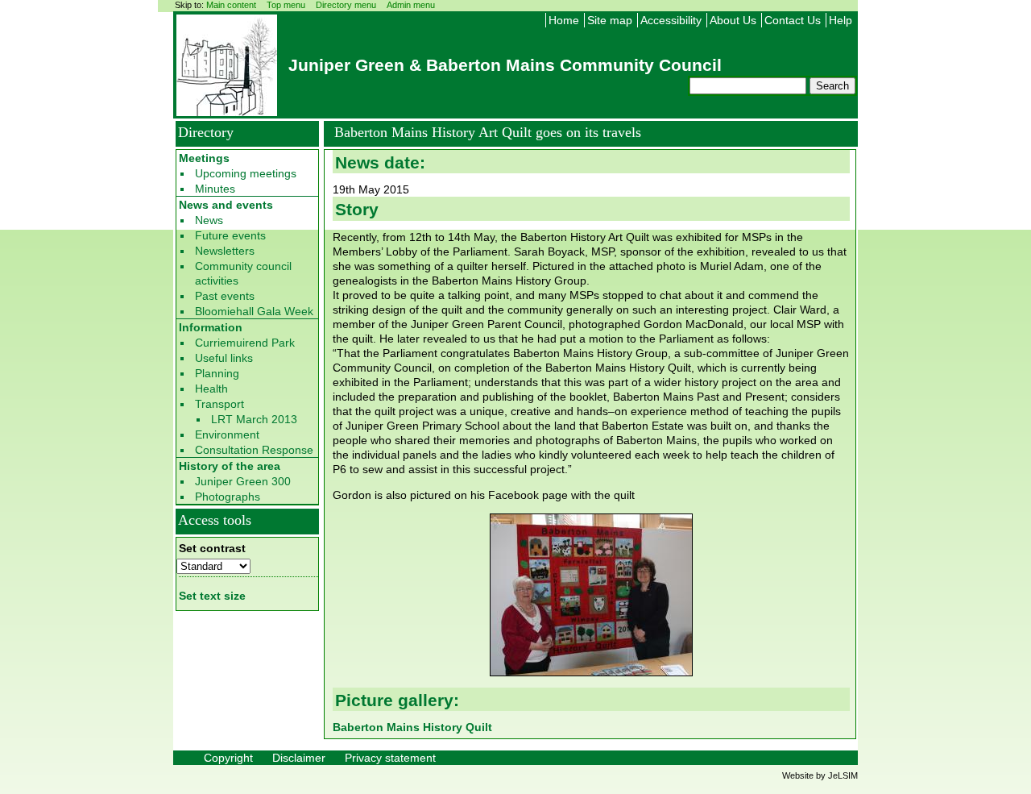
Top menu (286, 5)
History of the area (229, 465)
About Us (733, 20)
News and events (226, 204)
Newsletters (225, 250)
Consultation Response (254, 449)
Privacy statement (390, 757)
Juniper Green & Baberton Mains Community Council (505, 65)
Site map (609, 20)
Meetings (204, 158)
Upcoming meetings (245, 173)
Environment (227, 434)
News (209, 220)
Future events (230, 235)
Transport (219, 403)
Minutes (215, 188)
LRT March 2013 (254, 419)
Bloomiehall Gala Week (254, 311)
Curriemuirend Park (245, 342)
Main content (231, 5)
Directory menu (346, 5)
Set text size (212, 595)
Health (211, 388)
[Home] (227, 111)
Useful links (224, 357)
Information (210, 327)
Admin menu (411, 5)
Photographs (227, 496)
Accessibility (671, 20)
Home (564, 20)
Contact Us (792, 20)
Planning (217, 373)
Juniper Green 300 (243, 481)
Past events (225, 295)
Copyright (228, 757)
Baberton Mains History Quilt (412, 727)
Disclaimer (298, 757)
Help (840, 20)
